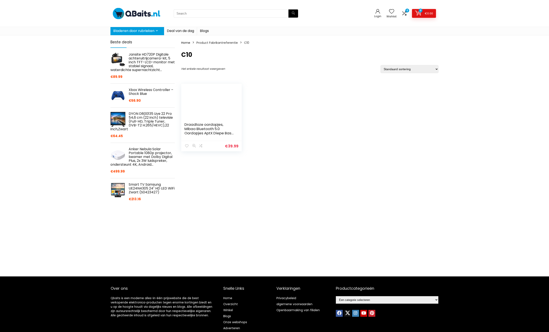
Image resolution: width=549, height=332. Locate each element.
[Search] (293, 13)
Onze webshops (235, 322)
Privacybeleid (286, 298)
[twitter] (347, 313)
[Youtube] (363, 313)
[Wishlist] (391, 11)
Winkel (228, 310)
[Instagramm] (355, 313)
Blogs (204, 30)
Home (185, 43)
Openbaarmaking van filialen (298, 310)
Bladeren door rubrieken (133, 30)
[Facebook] (339, 313)
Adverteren (231, 328)
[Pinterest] (371, 313)
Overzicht (230, 304)
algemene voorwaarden (294, 304)
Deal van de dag (180, 30)
